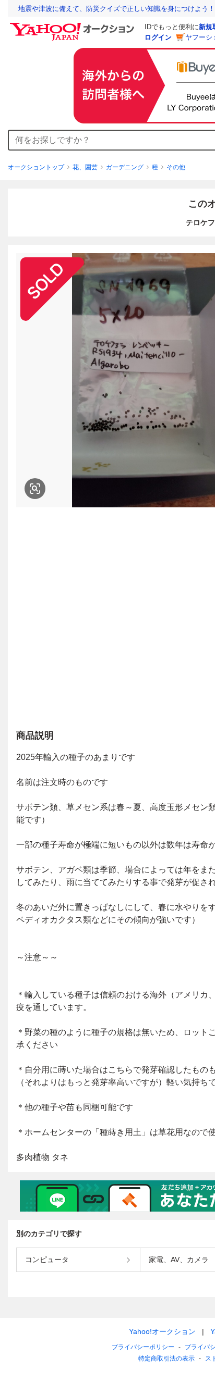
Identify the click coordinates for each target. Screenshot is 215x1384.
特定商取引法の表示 (166, 1358)
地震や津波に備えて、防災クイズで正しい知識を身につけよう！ (116, 9)
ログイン (158, 37)
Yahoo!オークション (162, 1331)
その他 (175, 167)
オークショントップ (36, 167)
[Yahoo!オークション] (73, 25)
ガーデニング (125, 167)
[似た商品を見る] (35, 488)
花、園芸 (85, 167)
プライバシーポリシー (143, 1347)
